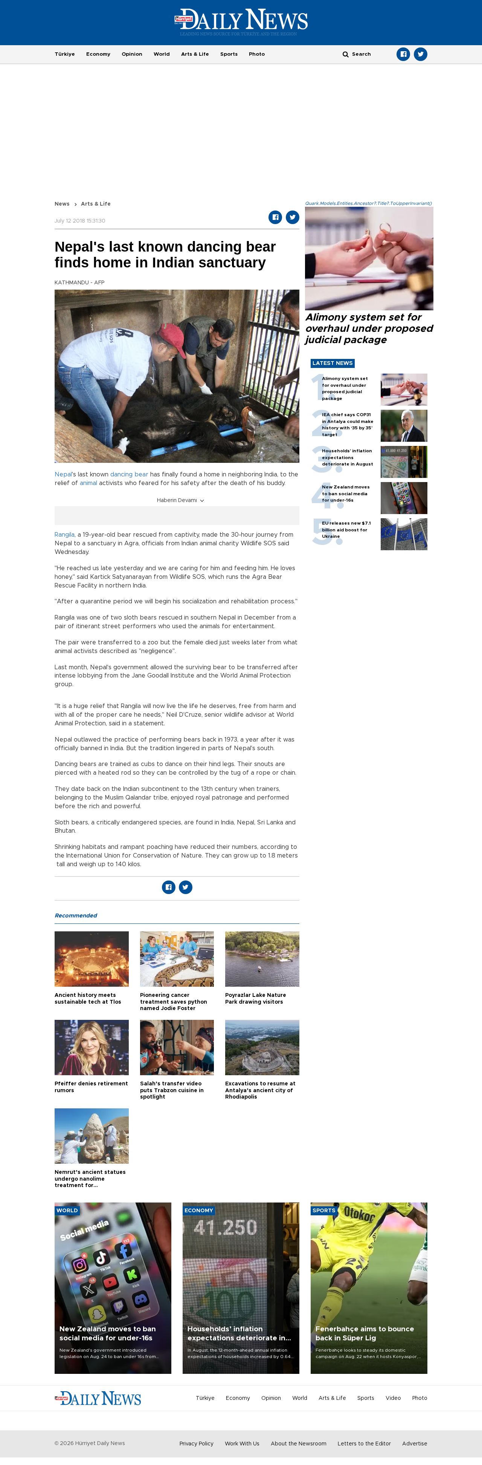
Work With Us (242, 1444)
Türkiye (65, 54)
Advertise (414, 1444)
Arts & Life (195, 54)
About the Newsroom (298, 1444)
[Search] (346, 54)
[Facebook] (403, 54)
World (162, 54)
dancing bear (129, 475)
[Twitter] (420, 54)
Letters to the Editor (364, 1444)
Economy (98, 54)
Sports (229, 54)
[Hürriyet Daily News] (241, 21)
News (62, 204)
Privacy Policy (197, 1444)
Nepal (63, 475)
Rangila (65, 535)
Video (393, 1398)
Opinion (132, 54)
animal (88, 483)
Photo (257, 54)
